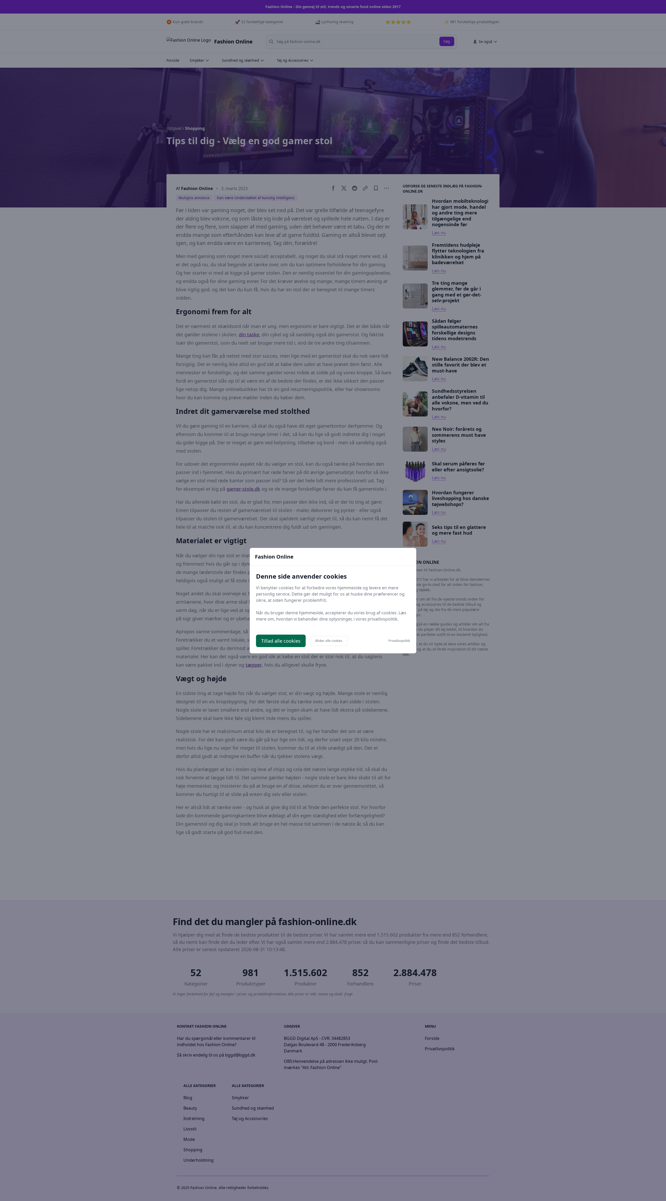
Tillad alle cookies (280, 641)
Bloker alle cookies (328, 641)
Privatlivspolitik (399, 641)
